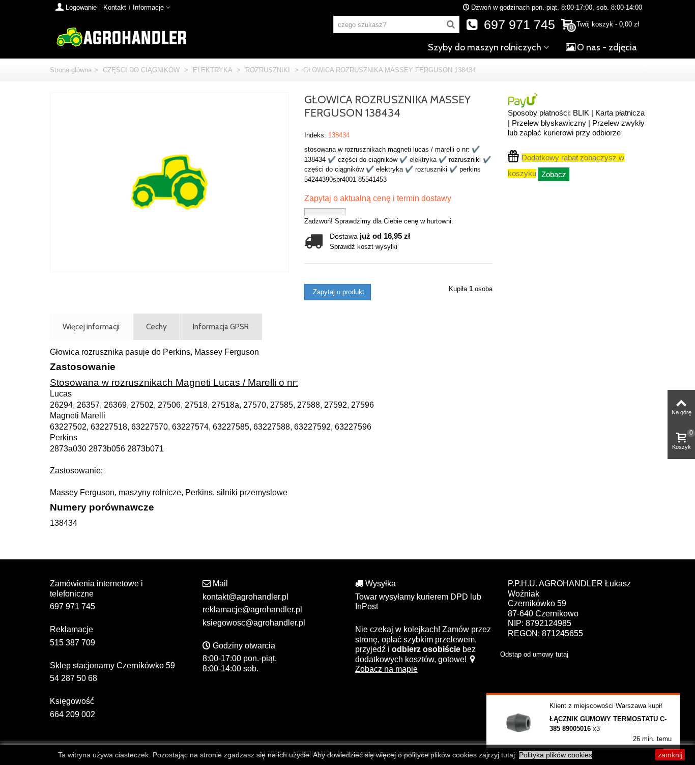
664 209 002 (72, 714)
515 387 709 (72, 642)
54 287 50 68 (73, 678)
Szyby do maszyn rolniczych (484, 47)
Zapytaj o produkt (337, 292)
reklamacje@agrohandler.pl (252, 609)
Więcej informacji (91, 326)
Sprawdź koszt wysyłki (363, 246)
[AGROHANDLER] (121, 36)
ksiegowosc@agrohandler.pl (253, 622)
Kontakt (114, 7)
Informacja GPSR (221, 326)
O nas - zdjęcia (607, 47)
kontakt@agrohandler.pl (245, 596)
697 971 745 (517, 25)
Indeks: (315, 135)
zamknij (670, 755)
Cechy (156, 326)
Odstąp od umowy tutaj (534, 654)
